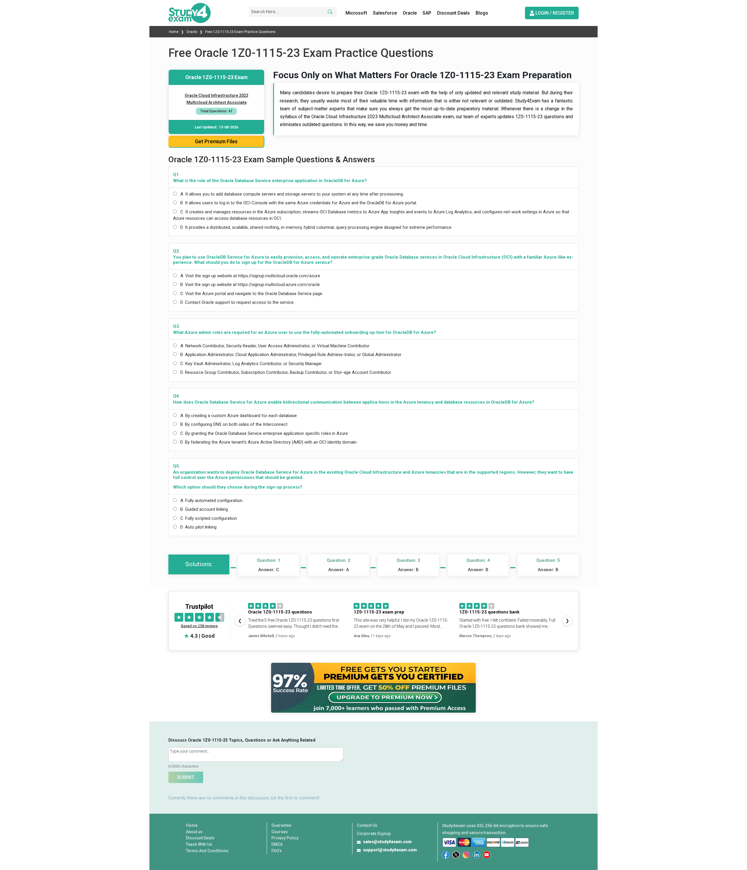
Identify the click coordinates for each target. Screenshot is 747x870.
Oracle (410, 13)
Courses (279, 831)
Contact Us (367, 825)
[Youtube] (486, 854)
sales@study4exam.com (387, 841)
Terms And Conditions (207, 850)
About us (194, 831)
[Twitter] (456, 854)
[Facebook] (445, 854)
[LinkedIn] (476, 854)
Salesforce (385, 13)
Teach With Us (199, 844)
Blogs (482, 13)
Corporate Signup (374, 833)
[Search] (329, 11)
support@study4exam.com (390, 850)
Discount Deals (453, 13)
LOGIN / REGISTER (554, 13)
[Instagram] (466, 854)
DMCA (277, 844)
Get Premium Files (216, 141)
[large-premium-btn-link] (373, 688)
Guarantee (281, 825)
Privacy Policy (285, 838)
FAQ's (276, 850)
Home (174, 32)
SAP (427, 13)
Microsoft (356, 13)
